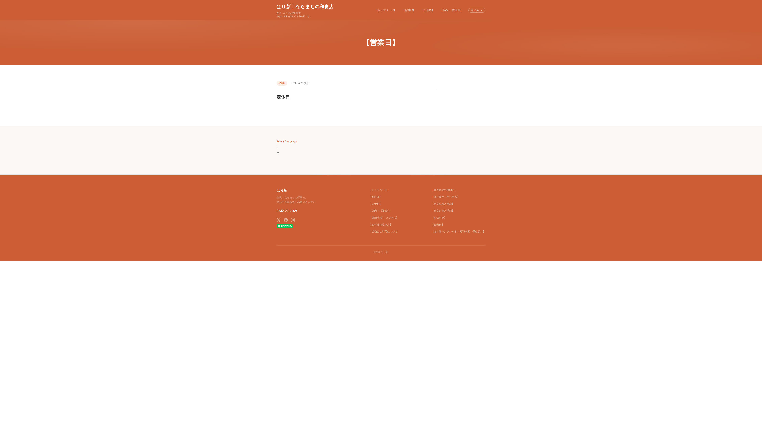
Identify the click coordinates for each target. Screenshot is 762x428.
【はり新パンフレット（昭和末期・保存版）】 (458, 231)
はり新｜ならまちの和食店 (305, 6)
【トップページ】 (385, 10)
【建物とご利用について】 (384, 231)
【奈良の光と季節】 (442, 210)
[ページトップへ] (751, 420)
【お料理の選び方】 (380, 224)
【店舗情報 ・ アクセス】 (384, 217)
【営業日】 (437, 224)
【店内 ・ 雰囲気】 (451, 10)
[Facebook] (286, 220)
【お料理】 (409, 10)
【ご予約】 (428, 10)
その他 (475, 10)
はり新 (282, 190)
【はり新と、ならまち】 (445, 196)
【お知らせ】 (439, 217)
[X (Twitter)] (279, 220)
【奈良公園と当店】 (442, 203)
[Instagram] (293, 220)
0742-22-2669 (287, 211)
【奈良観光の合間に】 (444, 189)
